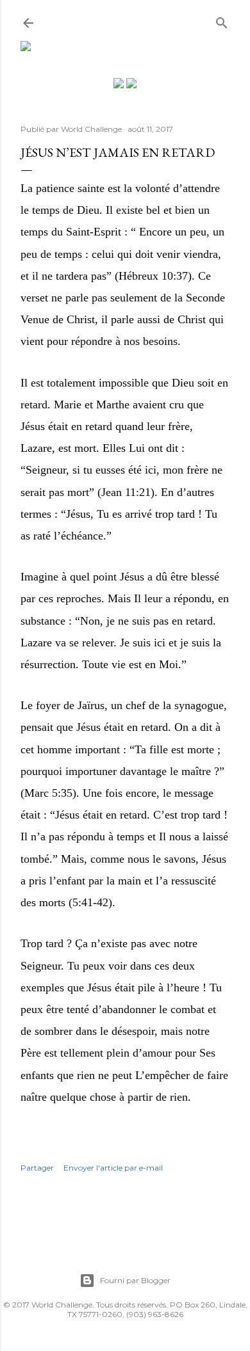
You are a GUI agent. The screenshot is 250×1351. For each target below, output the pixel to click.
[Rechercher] (221, 20)
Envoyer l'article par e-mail (113, 1167)
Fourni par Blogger (135, 1280)
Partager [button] (37, 1167)
